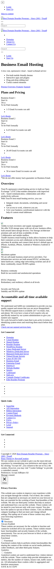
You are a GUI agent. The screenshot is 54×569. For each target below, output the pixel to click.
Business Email (12, 361)
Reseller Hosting (13, 344)
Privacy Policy (12, 422)
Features (19, 87)
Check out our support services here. (16, 327)
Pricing (4, 87)
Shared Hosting (12, 342)
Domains (10, 39)
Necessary (8, 521)
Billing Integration (13, 411)
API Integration (12, 408)
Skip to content (7, 14)
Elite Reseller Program (15, 380)
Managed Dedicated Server (17, 354)
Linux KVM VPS (13, 358)
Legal (8, 425)
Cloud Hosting (12, 340)
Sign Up (9, 9)
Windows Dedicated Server (17, 351)
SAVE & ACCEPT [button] (9, 567)
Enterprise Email (13, 363)
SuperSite (10, 406)
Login (8, 7)
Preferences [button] (6, 473)
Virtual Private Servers (15, 356)
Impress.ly (10, 365)
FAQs (8, 420)
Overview (11, 87)
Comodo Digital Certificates (17, 377)
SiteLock (10, 375)
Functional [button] (5, 538)
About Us (10, 42)
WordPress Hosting (14, 347)
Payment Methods (13, 415)
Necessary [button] (5, 519)
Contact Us (11, 44)
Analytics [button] (5, 550)
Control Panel (12, 413)
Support (27, 87)
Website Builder (13, 368)
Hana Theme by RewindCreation (15, 458)
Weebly (9, 370)
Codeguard (10, 373)
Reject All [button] (24, 473)
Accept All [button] (15, 473)
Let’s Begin (6, 116)
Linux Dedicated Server (16, 349)
